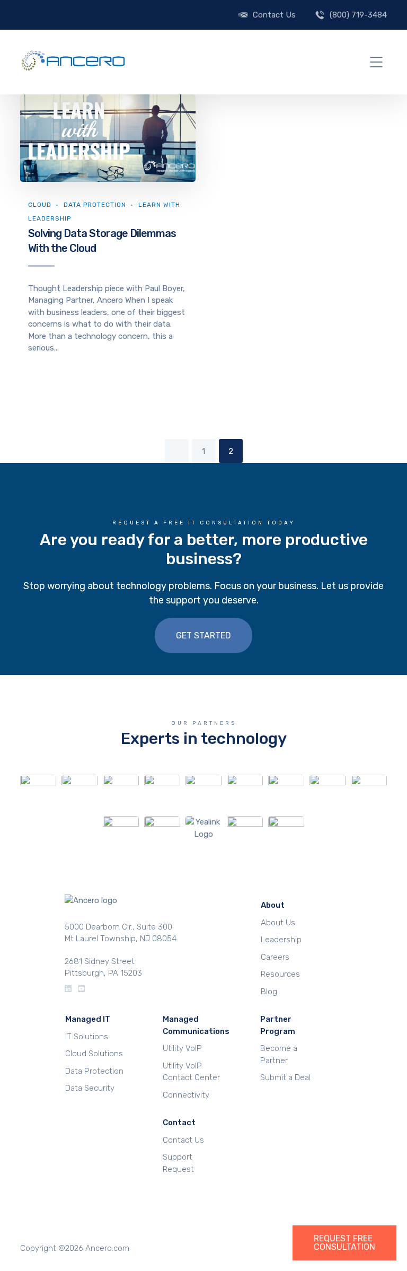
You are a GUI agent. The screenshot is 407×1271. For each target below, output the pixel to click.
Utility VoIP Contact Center (191, 1072)
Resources (280, 974)
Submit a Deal (285, 1077)
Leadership (281, 939)
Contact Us (274, 15)
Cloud (39, 204)
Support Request (178, 1163)
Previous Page (177, 451)
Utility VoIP (182, 1048)
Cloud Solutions (94, 1053)
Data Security (89, 1088)
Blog (269, 991)
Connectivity (186, 1095)
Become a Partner (278, 1054)
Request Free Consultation (344, 1242)
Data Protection (95, 204)
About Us (278, 922)
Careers (275, 957)
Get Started (203, 635)
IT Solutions (86, 1036)
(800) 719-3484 (358, 15)
